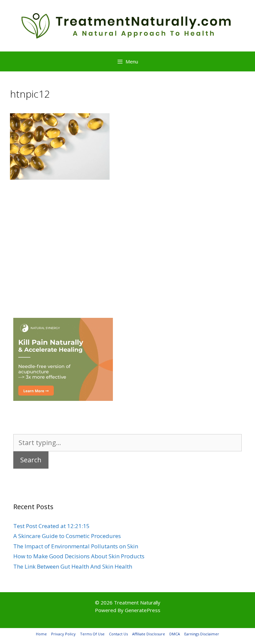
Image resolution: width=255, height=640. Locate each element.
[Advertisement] (127, 238)
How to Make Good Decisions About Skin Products (78, 556)
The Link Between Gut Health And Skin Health (72, 566)
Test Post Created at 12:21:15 (51, 526)
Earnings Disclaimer (201, 633)
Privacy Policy (63, 633)
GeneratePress (142, 610)
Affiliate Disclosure (148, 633)
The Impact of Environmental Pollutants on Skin (75, 546)
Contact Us (118, 633)
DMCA (174, 633)
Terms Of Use (92, 633)
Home (41, 633)
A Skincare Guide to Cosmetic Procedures (67, 536)
